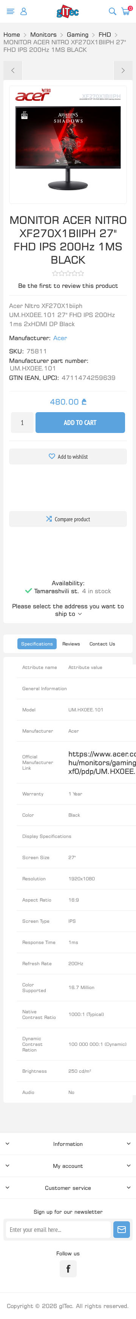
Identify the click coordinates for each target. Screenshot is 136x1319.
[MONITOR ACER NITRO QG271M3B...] (123, 70)
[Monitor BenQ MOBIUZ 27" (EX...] (13, 70)
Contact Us (102, 644)
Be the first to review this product (68, 285)
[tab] (37, 643)
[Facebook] (68, 1268)
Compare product (72, 519)
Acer (60, 338)
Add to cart (80, 422)
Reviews (71, 644)
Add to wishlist (73, 456)
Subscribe (121, 1229)
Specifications (37, 644)
